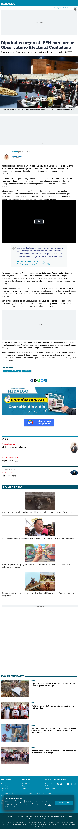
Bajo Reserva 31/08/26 (11, 460)
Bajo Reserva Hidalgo (10, 457)
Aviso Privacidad (60, 816)
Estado (15, 152)
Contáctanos (18, 816)
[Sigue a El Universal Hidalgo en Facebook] (58, 784)
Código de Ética (30, 816)
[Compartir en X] (35, 380)
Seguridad (4, 788)
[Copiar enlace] (45, 380)
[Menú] (75, 3)
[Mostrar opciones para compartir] (75, 9)
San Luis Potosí (27, 783)
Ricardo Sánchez (8, 444)
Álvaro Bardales (8, 472)
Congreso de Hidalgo (12, 371)
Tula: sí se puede (9, 475)
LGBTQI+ (26, 371)
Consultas (9, 816)
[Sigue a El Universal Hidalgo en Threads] (75, 784)
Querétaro (25, 786)
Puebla (24, 791)
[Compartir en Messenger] (42, 380)
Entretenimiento (7, 793)
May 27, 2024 (44, 264)
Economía (4, 791)
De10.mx (48, 786)
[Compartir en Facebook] (31, 380)
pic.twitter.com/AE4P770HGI (51, 256)
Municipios (5, 786)
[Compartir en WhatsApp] (38, 380)
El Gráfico (48, 783)
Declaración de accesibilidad (39, 819)
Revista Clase (50, 788)
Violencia (40, 816)
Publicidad (49, 816)
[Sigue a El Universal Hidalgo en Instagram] (64, 784)
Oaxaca (25, 788)
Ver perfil (15, 158)
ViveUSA (48, 791)
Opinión (6, 439)
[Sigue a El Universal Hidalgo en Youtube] (68, 784)
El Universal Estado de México (33, 793)
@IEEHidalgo (23, 251)
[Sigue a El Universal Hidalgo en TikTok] (72, 784)
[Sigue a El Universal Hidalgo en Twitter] (61, 784)
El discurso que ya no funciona (14, 447)
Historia (70, 816)
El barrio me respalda (9, 469)
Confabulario (49, 793)
